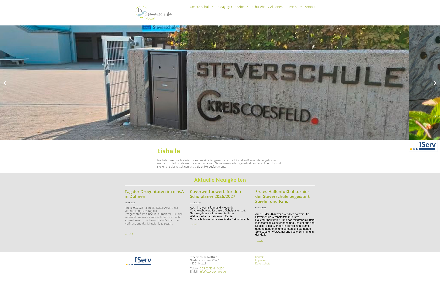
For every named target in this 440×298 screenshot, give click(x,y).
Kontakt (310, 7)
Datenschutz (262, 263)
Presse (293, 7)
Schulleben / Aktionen (267, 7)
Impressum (262, 260)
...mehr (129, 233)
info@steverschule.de (213, 271)
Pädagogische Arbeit (231, 7)
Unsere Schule (200, 7)
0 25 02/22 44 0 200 (212, 268)
